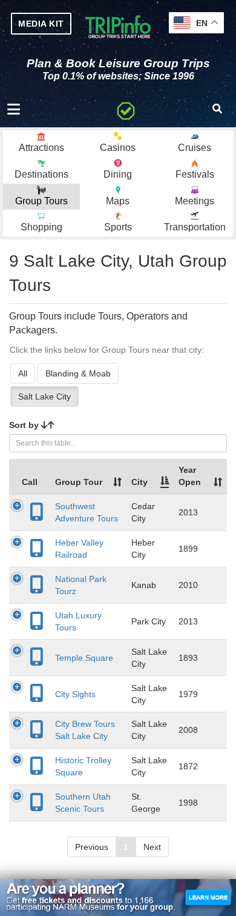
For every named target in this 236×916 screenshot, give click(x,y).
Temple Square (84, 658)
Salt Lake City (44, 396)
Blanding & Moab (78, 373)
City (139, 482)
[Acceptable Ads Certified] (126, 109)
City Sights (75, 694)
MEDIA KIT (41, 23)
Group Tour (78, 482)
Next (152, 847)
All (22, 373)
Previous (91, 847)
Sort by (25, 425)
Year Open (190, 476)
